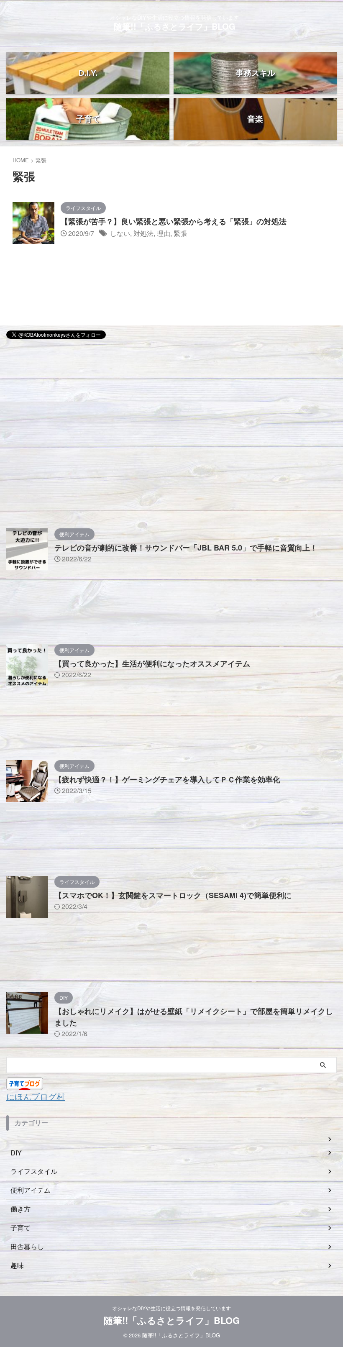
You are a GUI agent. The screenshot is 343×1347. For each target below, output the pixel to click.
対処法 (143, 233)
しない (120, 233)
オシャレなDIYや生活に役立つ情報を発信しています (171, 1307)
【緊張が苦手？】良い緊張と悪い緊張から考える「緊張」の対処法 (174, 221)
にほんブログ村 (35, 1096)
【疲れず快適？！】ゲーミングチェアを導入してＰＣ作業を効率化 (167, 779)
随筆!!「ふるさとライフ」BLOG (174, 26)
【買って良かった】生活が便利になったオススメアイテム (152, 663)
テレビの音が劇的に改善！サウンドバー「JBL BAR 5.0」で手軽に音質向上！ (185, 547)
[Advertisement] (171, 404)
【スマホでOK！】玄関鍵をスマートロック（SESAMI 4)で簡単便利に (173, 895)
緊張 (180, 233)
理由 (163, 233)
